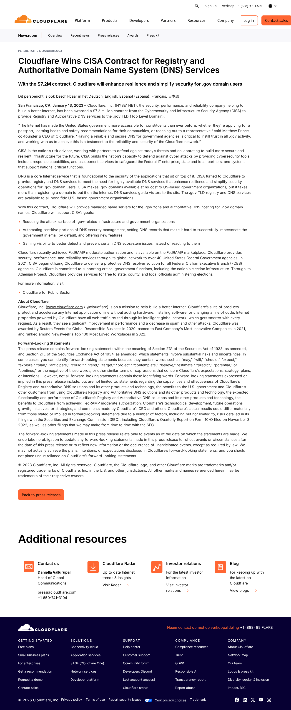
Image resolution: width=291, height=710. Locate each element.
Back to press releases (41, 495)
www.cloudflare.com (65, 307)
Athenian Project (32, 274)
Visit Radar (112, 585)
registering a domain (54, 192)
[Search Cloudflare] (197, 6)
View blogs (239, 590)
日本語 (173, 96)
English (111, 96)
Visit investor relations (177, 588)
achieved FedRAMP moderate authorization (89, 252)
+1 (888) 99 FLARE (256, 627)
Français (159, 96)
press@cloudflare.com (57, 592)
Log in (248, 20)
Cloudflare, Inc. (100, 105)
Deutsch (96, 96)
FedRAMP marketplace (186, 252)
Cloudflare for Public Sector (47, 292)
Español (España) (134, 96)
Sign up (211, 6)
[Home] (42, 20)
